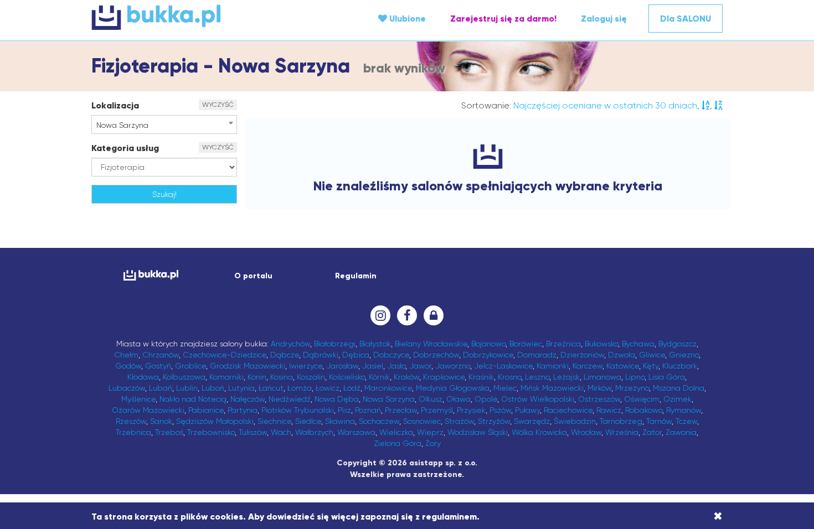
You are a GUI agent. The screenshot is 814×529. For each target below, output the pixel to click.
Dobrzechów (436, 354)
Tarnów (659, 421)
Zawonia (681, 432)
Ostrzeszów (599, 399)
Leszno (537, 376)
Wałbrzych (314, 432)
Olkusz (430, 399)
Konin (257, 376)
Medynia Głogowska (453, 387)
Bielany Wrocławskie (431, 343)
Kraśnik (481, 376)
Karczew (587, 365)
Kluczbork (679, 365)
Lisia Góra (666, 376)
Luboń (213, 387)
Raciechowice (568, 410)
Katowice (622, 365)
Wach (281, 432)
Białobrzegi (335, 343)
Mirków (599, 387)
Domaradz (537, 354)
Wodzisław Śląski (477, 432)
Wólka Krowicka (539, 432)
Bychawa (638, 343)
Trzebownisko (211, 432)
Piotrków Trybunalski (297, 410)
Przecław (401, 410)
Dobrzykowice (488, 354)
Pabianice (206, 410)
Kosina (281, 376)
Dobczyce (391, 354)
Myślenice (138, 399)
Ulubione (406, 18)
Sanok (161, 421)
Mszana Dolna (678, 387)
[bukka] (196, 17)
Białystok (375, 343)
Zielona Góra (397, 443)
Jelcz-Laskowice (503, 365)
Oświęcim (642, 399)
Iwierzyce (305, 365)
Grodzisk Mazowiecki (247, 365)
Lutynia (241, 387)
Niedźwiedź (290, 399)
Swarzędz (532, 421)
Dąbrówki (320, 354)
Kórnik (379, 376)
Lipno (635, 376)
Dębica (355, 354)
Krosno (509, 376)
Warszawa (356, 432)
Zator (652, 432)
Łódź (351, 387)
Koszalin (311, 376)
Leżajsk (566, 376)
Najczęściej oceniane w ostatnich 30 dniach (605, 105)
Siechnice (274, 421)
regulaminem (449, 516)
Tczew (686, 421)
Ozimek (677, 399)
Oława (458, 399)
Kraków (406, 376)
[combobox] (164, 124)
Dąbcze (284, 354)
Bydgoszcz (677, 343)
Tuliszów (253, 432)
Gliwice (652, 354)
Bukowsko (601, 343)
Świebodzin (575, 421)
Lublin (187, 387)
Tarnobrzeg (621, 421)
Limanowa (602, 376)
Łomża (299, 387)
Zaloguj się (604, 18)
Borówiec (525, 343)
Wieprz (430, 432)
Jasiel (372, 365)
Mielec (505, 387)
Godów (128, 365)
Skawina (340, 421)
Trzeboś (169, 432)
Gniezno (684, 354)
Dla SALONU (685, 18)
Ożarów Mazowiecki (148, 410)
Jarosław (342, 365)
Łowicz (327, 387)
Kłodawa (143, 376)
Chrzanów (160, 354)
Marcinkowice (388, 387)
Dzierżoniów (582, 354)
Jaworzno (452, 365)
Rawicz (608, 410)
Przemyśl (437, 410)
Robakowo (643, 410)
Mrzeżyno (632, 387)
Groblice (190, 365)
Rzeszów (131, 421)
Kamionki (553, 365)
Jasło (396, 365)
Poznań (368, 410)
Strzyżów (494, 421)
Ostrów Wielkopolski (537, 399)
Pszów (500, 410)
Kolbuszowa (184, 376)
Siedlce (308, 421)
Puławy (527, 410)
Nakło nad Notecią (192, 399)
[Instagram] (380, 315)
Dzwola (621, 354)
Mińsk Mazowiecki (552, 387)
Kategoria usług (125, 148)
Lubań (160, 387)
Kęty (650, 365)
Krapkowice (444, 376)
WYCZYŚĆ (218, 104)
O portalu (253, 276)
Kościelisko (347, 376)
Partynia (242, 410)
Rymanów (683, 410)
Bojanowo (488, 343)
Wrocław (586, 432)
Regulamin (356, 276)
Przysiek (471, 410)
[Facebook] (407, 315)
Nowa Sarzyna (389, 399)
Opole (486, 399)
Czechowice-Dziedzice (224, 354)
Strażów (459, 421)
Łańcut (271, 387)
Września (621, 432)
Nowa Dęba (337, 399)
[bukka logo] (151, 275)
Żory (433, 443)
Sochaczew (379, 421)
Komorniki (226, 376)
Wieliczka (396, 432)
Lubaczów (127, 387)
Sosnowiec (422, 421)
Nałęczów (247, 399)
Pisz (344, 410)
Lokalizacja (115, 105)
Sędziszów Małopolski (215, 421)
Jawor (420, 365)
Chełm (126, 354)
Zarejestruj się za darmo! (503, 18)
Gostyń (158, 365)
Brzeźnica (563, 343)
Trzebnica (133, 432)
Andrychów (290, 343)
